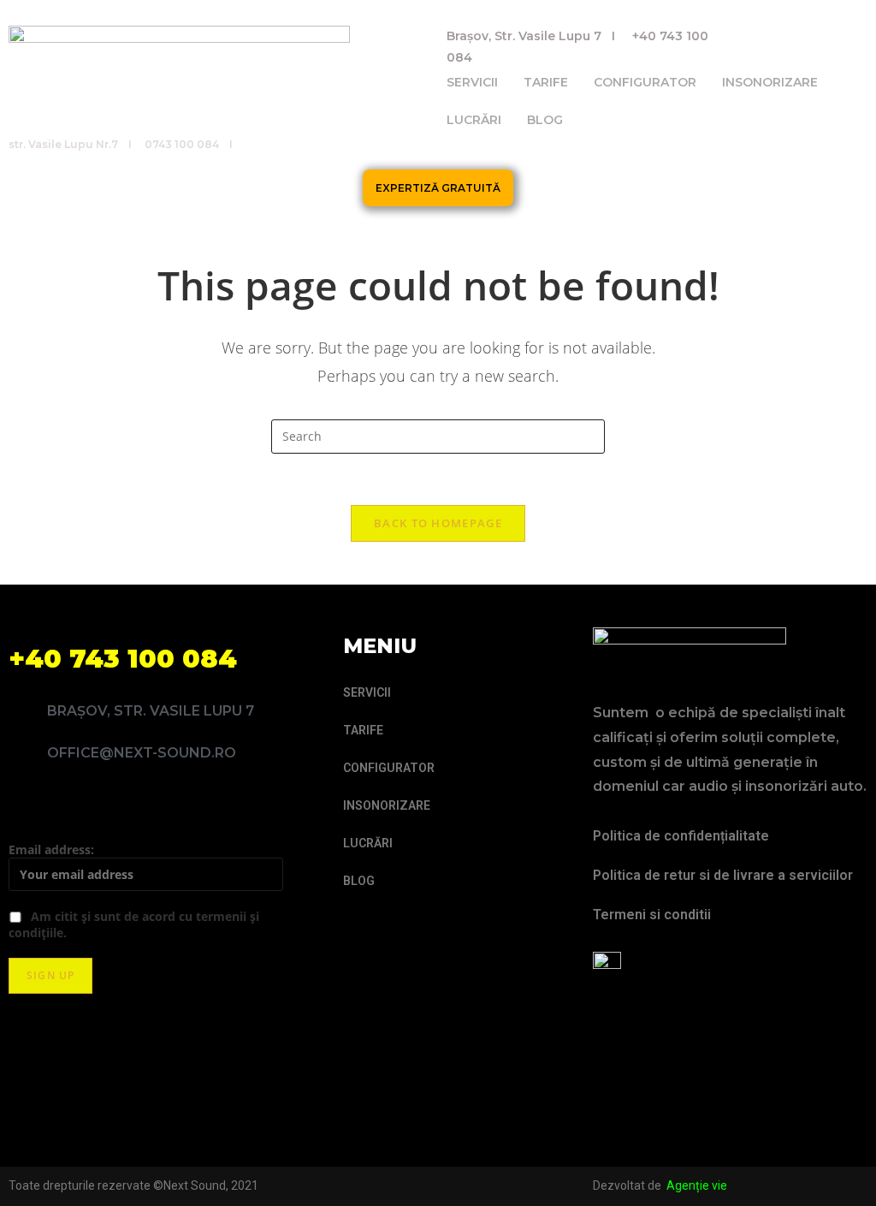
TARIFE (546, 82)
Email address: (51, 849)
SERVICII (472, 82)
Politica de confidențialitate (681, 836)
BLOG (545, 120)
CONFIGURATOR (645, 82)
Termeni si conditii (652, 914)
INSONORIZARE (770, 82)
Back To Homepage (438, 523)
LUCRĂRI (474, 120)
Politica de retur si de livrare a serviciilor (723, 875)
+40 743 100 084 (123, 658)
